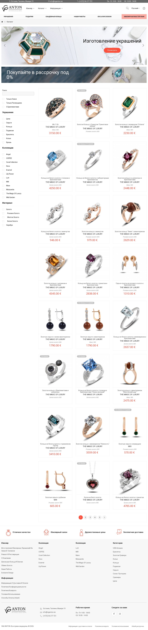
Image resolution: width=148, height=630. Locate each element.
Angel (8, 154)
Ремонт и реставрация (10, 554)
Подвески (10, 130)
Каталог (41, 8)
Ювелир (29, 8)
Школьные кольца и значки (12, 562)
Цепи (8, 119)
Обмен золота (6, 565)
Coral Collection (12, 162)
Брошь (8, 142)
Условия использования (10, 594)
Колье (8, 138)
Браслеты (10, 134)
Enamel (9, 170)
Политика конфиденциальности (13, 587)
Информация (55, 8)
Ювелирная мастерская (134, 16)
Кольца (9, 126)
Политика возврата (8, 590)
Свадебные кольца (54, 16)
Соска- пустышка (119, 574)
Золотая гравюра (119, 555)
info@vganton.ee (56, 1)
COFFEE (9, 158)
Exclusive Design (104, 16)
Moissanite (10, 189)
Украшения (8, 16)
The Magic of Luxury (13, 193)
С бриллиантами (12, 107)
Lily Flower (10, 174)
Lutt (7, 178)
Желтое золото (12, 217)
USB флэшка (118, 548)
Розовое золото (13, 213)
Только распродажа (14, 103)
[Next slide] (143, 46)
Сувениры (117, 577)
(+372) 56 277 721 (85, 1)
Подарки (29, 16)
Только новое (11, 99)
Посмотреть (74, 53)
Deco (8, 166)
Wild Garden (10, 197)
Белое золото (12, 221)
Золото (9, 209)
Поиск (4, 90)
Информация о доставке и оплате (14, 583)
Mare (8, 185)
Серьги (9, 123)
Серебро (9, 225)
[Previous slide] (4, 46)
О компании (6, 558)
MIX (7, 182)
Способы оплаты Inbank (10, 598)
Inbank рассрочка (138, 626)
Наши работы (79, 16)
